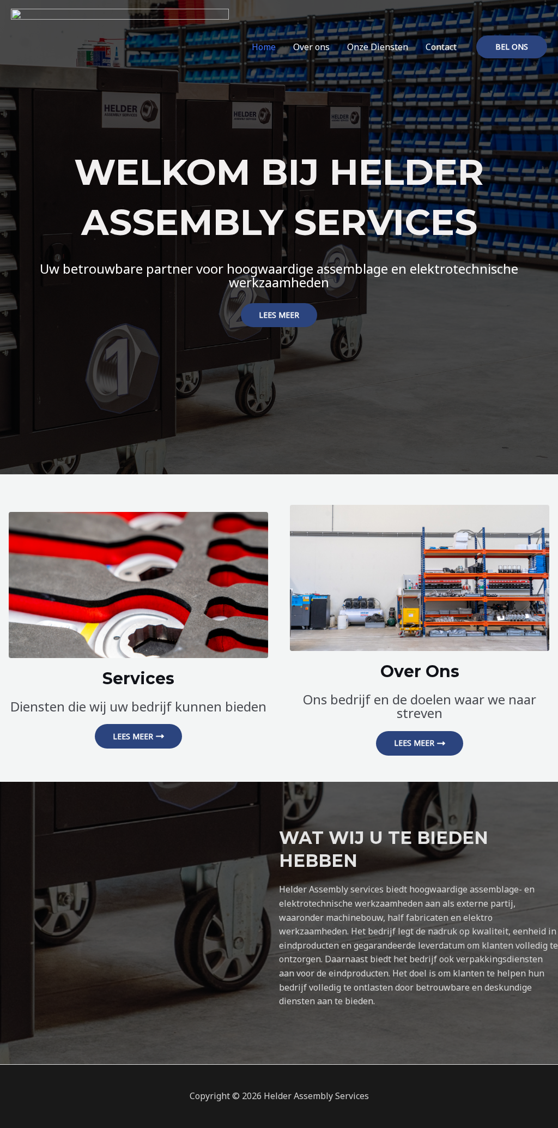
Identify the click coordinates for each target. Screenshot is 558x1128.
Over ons (311, 47)
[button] (511, 46)
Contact (441, 47)
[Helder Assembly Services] (120, 46)
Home (264, 47)
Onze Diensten (377, 47)
